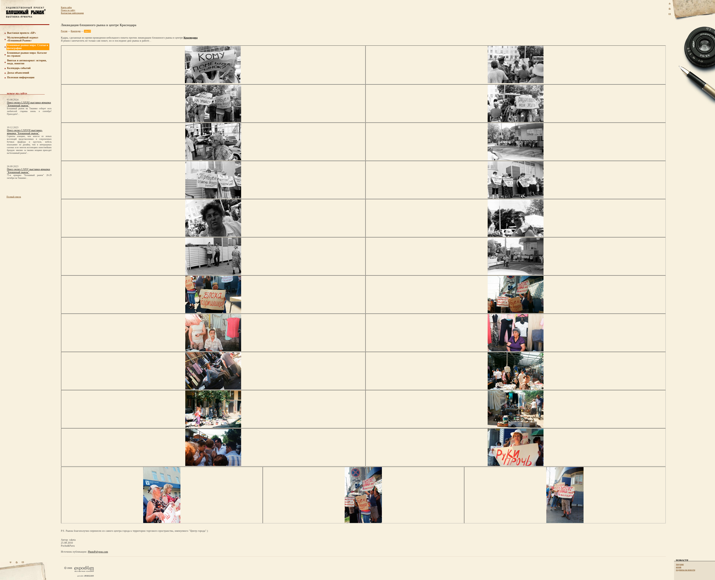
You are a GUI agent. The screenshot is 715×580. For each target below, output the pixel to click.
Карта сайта (66, 7)
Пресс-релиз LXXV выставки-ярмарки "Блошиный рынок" (28, 171)
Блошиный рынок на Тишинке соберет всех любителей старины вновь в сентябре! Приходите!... (29, 111)
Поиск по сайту (68, 10)
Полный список (14, 197)
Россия (64, 31)
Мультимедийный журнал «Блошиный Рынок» (22, 39)
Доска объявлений (18, 72)
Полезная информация (20, 77)
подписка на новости (685, 570)
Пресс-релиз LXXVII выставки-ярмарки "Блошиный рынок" (25, 132)
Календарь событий (19, 68)
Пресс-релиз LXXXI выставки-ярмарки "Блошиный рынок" (29, 104)
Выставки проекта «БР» (21, 32)
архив (678, 567)
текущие (680, 564)
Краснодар (76, 31)
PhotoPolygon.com (98, 551)
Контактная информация (72, 13)
